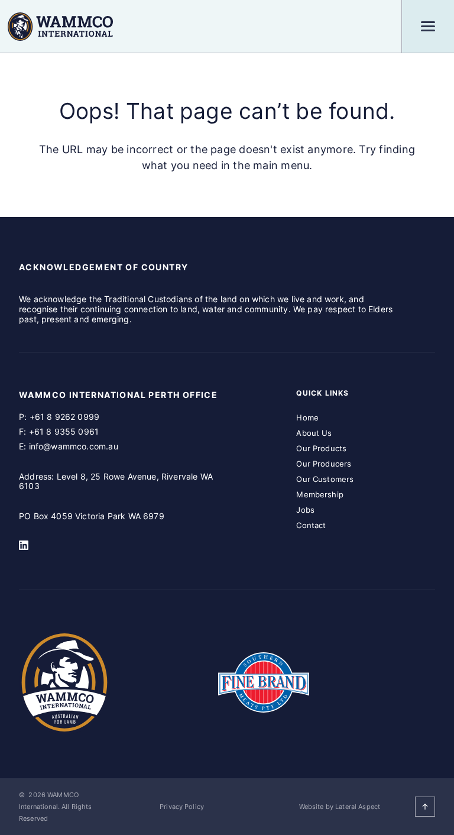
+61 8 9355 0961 (64, 431)
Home (307, 417)
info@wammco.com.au (73, 446)
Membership (319, 494)
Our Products (321, 448)
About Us (314, 433)
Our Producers (323, 463)
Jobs (305, 509)
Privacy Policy (182, 806)
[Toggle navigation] (427, 26)
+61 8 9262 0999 (65, 417)
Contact (311, 525)
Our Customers (325, 479)
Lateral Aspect (357, 806)
